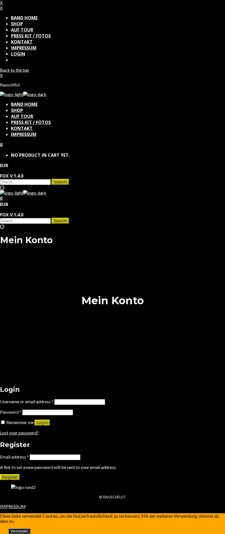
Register (10, 477)
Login (18, 54)
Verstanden (19, 531)
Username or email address (27, 401)
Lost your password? (19, 432)
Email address (14, 456)
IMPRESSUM (13, 506)
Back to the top (14, 69)
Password (10, 411)
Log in (42, 422)
